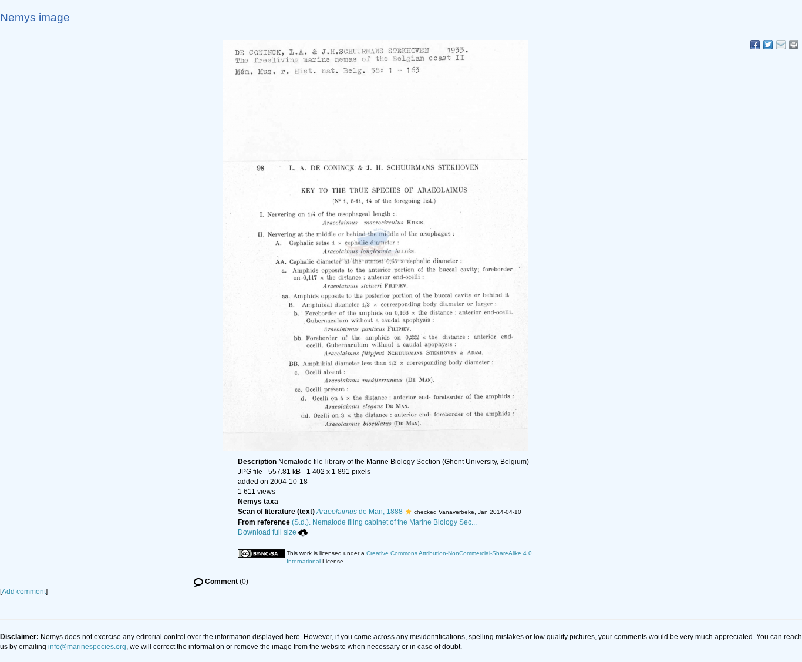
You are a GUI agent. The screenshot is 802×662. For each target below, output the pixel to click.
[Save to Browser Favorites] (781, 44)
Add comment (24, 591)
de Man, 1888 (359, 512)
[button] (408, 512)
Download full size (267, 532)
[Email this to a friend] (793, 44)
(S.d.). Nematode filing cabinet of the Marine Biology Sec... (384, 522)
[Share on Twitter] (768, 44)
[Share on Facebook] (755, 44)
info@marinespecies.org (87, 647)
